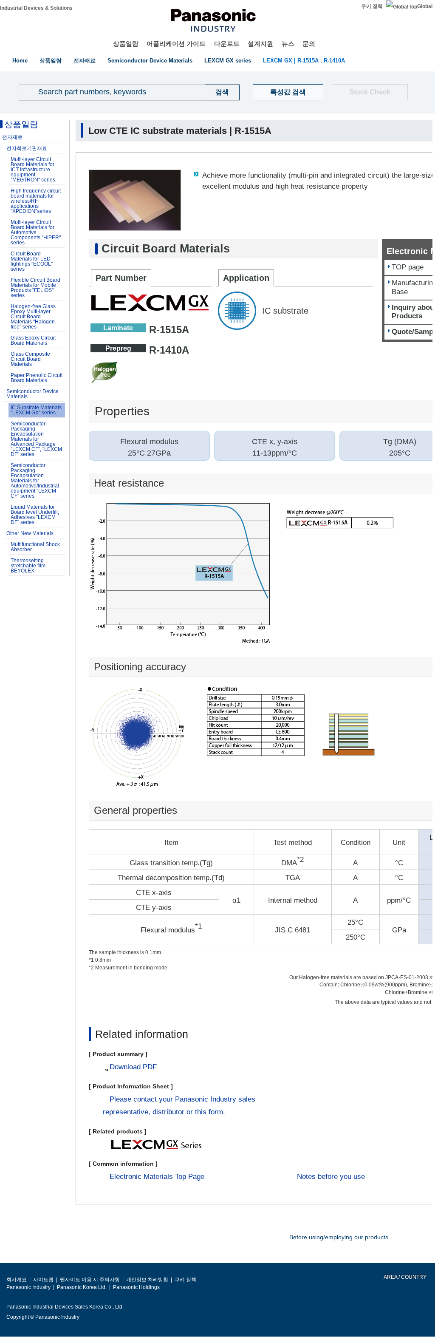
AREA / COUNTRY (405, 1277)
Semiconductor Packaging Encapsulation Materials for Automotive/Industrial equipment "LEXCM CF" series (35, 480)
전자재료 (84, 60)
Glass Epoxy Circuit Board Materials (33, 340)
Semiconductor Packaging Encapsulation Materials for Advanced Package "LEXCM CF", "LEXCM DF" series (36, 439)
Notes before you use (331, 1177)
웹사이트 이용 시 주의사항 (90, 1280)
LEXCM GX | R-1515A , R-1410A (304, 60)
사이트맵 (43, 1280)
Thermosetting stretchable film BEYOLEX (28, 566)
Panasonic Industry (28, 1287)
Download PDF (133, 1067)
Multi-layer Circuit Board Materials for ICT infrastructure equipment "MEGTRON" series (33, 169)
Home (20, 60)
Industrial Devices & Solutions (36, 8)
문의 (308, 43)
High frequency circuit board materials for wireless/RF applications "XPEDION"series (36, 201)
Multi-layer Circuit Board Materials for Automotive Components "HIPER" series (36, 232)
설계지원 (260, 43)
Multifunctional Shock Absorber (35, 546)
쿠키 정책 (372, 6)
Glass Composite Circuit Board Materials (30, 359)
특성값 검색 (288, 92)
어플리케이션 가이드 (176, 43)
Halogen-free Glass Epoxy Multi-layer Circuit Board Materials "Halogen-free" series (33, 316)
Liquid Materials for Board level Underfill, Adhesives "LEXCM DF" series (35, 514)
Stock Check (369, 92)
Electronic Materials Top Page (157, 1177)
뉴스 (288, 43)
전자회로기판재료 (26, 148)
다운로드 (227, 43)
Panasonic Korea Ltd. (82, 1287)
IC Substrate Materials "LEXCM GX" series (36, 410)
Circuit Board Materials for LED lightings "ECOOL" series (32, 261)
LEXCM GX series (227, 60)
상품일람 (125, 43)
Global (424, 6)
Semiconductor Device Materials (149, 60)
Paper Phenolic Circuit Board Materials (36, 377)
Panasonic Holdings (136, 1287)
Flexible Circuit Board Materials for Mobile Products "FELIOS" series (35, 287)
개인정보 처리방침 (147, 1280)
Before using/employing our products (338, 1237)
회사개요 (16, 1280)
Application (246, 278)
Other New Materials (30, 533)
